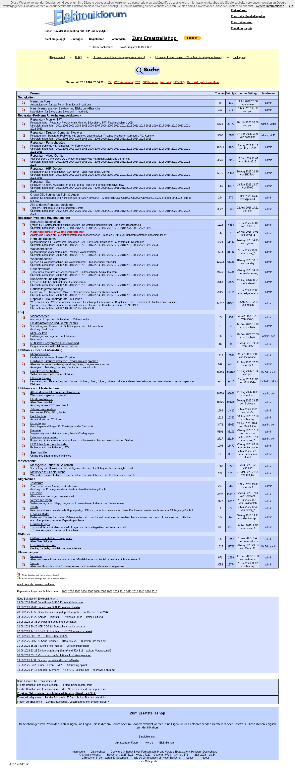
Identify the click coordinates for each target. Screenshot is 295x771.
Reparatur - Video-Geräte (46, 155)
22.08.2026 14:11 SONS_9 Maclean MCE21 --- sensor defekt (54, 631)
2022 (33, 128)
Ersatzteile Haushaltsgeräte (248, 16)
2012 (129, 125)
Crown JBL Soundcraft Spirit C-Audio (54, 194)
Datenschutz (98, 751)
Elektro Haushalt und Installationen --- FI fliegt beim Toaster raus (54, 684)
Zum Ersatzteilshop (155, 38)
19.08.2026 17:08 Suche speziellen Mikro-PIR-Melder (48, 660)
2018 (168, 125)
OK (291, 6)
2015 (148, 125)
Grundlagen (38, 423)
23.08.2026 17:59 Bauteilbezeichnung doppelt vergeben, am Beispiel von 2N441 (63, 612)
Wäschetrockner (41, 248)
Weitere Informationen (269, 6)
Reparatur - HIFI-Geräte (46, 168)
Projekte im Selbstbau (44, 371)
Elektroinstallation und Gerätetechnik (54, 323)
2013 (135, 125)
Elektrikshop (166, 742)
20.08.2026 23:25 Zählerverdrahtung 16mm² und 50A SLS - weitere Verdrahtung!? (64, 650)
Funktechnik (38, 416)
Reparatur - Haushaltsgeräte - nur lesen (56, 299)
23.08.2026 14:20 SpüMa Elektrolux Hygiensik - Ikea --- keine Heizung (60, 616)
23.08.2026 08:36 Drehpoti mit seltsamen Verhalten (46, 621)
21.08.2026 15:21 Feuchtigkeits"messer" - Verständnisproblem (53, 645)
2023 (39, 128)
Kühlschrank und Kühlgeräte (48, 279)
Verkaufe (36, 556)
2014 (142, 125)
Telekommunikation (43, 409)
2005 (84, 125)
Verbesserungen (41, 500)
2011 (123, 125)
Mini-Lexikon (38, 333)
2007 (97, 125)
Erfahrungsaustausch (44, 437)
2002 (65, 125)
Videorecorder (39, 316)
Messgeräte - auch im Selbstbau (51, 465)
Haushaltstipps (40, 524)
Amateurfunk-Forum (126, 742)
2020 (180, 125)
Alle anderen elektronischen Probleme (55, 392)
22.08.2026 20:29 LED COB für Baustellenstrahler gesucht (51, 626)
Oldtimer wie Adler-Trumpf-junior (51, 538)
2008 (104, 125)
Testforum (36, 483)
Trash (34, 507)
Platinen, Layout (40, 378)
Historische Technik (43, 545)
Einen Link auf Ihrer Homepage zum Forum (118, 57)
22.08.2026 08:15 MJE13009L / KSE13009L (42, 636)
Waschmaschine (41, 258)
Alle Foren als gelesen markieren (36, 584)
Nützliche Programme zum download (54, 343)
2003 (71, 125)
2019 (174, 125)
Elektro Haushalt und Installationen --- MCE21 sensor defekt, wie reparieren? (61, 689)
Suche (34, 563)
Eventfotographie (241, 28)
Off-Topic (36, 493)
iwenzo (149, 742)
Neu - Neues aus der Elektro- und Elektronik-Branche (65, 108)
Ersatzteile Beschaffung (45, 221)
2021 (187, 125)
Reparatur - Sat (40, 181)
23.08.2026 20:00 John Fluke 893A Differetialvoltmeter (48, 607)
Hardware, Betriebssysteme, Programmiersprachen (64, 361)
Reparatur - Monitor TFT (46, 119)
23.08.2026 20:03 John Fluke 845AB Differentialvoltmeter (50, 602)
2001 (59, 125)
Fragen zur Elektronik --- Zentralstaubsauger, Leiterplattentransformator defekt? (63, 701)
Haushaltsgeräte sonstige (47, 289)
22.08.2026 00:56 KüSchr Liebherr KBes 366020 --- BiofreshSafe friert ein (61, 640)
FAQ (78, 57)
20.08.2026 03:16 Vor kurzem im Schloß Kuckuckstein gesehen (54, 655)
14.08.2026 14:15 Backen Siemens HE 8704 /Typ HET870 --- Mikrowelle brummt (66, 669)
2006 (91, 125)
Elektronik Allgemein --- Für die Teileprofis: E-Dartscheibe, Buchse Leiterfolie (61, 697)
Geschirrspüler (40, 269)
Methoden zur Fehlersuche (47, 472)
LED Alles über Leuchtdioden (49, 444)
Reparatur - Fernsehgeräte (47, 142)
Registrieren (96, 39)
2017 (161, 125)
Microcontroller (40, 354)
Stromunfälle (38, 452)
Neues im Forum (41, 101)
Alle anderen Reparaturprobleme (51, 204)
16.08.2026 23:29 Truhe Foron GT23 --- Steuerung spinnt (52, 665)
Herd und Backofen (43, 238)
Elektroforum (239, 10)
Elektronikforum (47, 598)
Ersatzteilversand (241, 22)
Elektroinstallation (41, 399)
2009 (110, 125)
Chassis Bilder (39, 514)
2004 (78, 125)
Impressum (78, 751)
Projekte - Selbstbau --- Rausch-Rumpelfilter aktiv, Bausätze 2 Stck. (56, 693)
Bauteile (35, 430)
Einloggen (77, 39)
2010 (116, 125)
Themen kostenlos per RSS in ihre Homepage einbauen (188, 57)
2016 (155, 125)
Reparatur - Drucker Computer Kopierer (56, 132)
